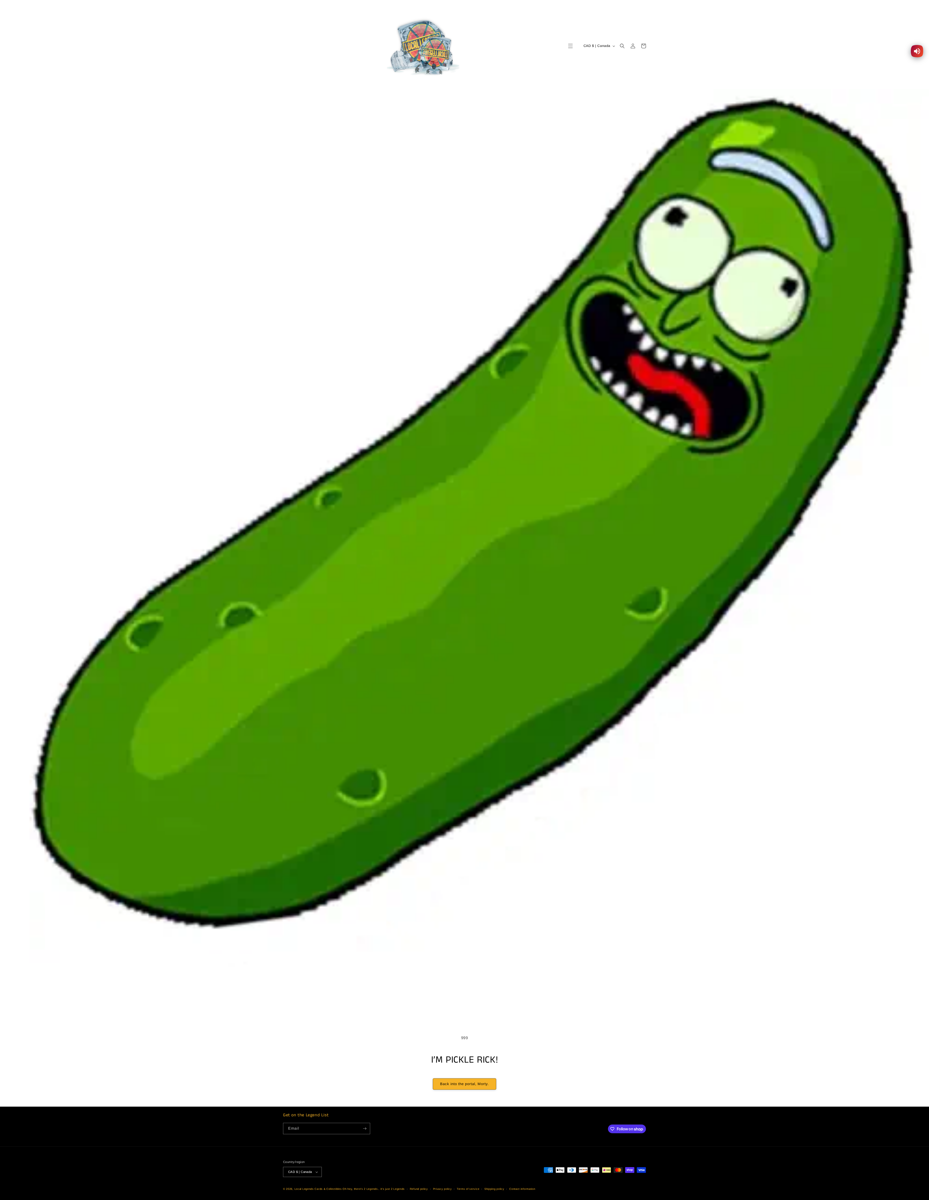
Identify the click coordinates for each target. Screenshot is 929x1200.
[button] (570, 46)
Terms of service (468, 1188)
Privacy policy (442, 1188)
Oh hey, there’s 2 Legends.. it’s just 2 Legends (374, 1188)
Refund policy (419, 1188)
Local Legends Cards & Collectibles (318, 1188)
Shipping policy (494, 1188)
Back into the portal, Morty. (464, 1084)
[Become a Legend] (364, 1128)
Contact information (522, 1188)
